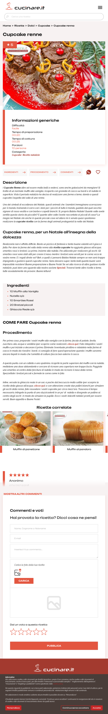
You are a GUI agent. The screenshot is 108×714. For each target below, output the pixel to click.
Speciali (61, 267)
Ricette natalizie (31, 155)
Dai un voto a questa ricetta (28, 624)
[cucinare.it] (41, 6)
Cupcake (17, 155)
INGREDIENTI (11, 172)
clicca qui (73, 344)
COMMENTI (67, 172)
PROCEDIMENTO (39, 172)
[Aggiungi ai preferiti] (98, 172)
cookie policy (58, 684)
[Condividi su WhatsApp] (88, 173)
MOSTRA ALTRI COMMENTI (23, 494)
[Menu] (100, 8)
